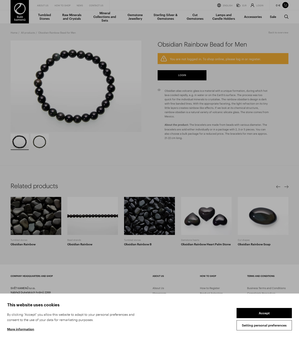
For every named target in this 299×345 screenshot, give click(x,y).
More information (20, 329)
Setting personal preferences (264, 325)
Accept (264, 313)
